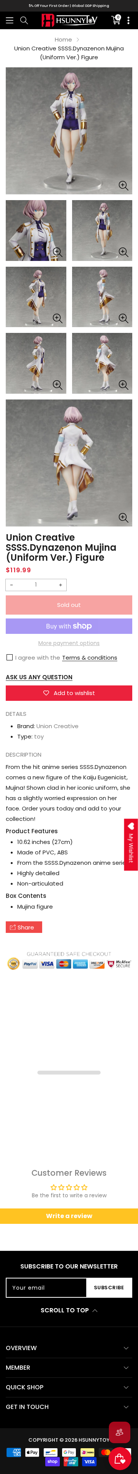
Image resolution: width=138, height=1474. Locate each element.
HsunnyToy (94, 1440)
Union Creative (57, 726)
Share (26, 927)
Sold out (69, 605)
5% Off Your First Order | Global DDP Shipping (69, 5)
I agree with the (37, 657)
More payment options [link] (69, 643)
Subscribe (109, 1287)
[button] (9, 20)
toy (39, 736)
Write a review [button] (69, 1216)
